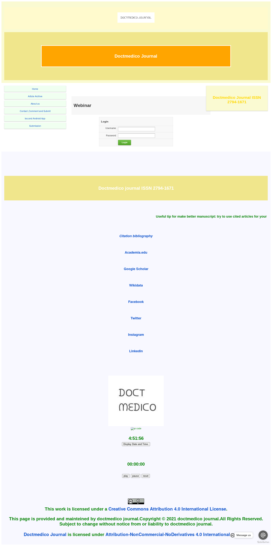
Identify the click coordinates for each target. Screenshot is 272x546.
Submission (35, 125)
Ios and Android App (35, 118)
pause (135, 476)
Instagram (136, 334)
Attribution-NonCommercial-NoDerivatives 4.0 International (167, 534)
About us (35, 103)
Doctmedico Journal (45, 534)
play (126, 476)
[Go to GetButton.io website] (263, 542)
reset (145, 476)
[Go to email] (263, 535)
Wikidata (136, 285)
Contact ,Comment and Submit (35, 110)
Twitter (136, 318)
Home (35, 88)
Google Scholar (136, 268)
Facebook (136, 301)
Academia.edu (136, 252)
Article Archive (35, 96)
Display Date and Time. (136, 444)
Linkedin (136, 351)
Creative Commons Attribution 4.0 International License (167, 509)
